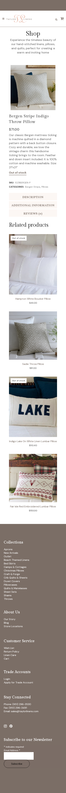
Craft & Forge (12, 574)
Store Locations (13, 626)
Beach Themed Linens (16, 560)
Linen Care (10, 655)
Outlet (7, 556)
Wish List (9, 648)
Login (7, 679)
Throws (8, 599)
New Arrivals (11, 553)
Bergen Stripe (32, 186)
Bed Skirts (10, 563)
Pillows (44, 186)
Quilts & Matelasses (15, 588)
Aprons (8, 549)
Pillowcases (10, 584)
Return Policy (11, 651)
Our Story (9, 619)
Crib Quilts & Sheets (15, 577)
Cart (6, 658)
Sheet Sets (10, 592)
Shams (8, 595)
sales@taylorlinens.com (24, 711)
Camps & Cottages (15, 567)
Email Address (12, 750)
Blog (6, 622)
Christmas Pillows (14, 570)
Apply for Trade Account (18, 682)
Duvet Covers (12, 581)
